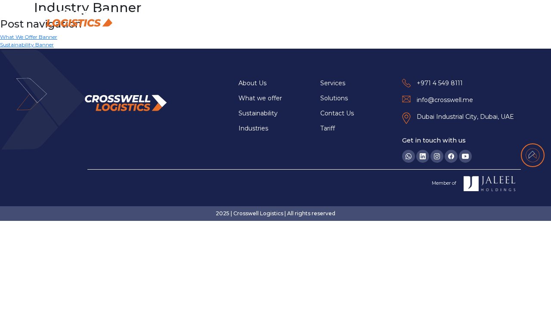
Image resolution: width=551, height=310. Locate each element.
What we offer (260, 98)
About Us (230, 18)
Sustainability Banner (27, 44)
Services (455, 18)
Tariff (327, 128)
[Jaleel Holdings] (489, 183)
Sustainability (373, 18)
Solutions (418, 18)
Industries (327, 18)
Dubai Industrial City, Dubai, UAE (465, 117)
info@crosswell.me (445, 100)
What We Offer (277, 18)
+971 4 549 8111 (440, 83)
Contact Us (495, 18)
